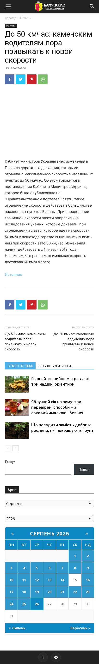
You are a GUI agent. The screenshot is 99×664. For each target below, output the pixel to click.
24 (11, 604)
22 (75, 592)
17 (11, 592)
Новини (25, 18)
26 (37, 604)
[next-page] (15, 448)
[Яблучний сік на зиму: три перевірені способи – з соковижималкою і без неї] (17, 407)
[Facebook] (9, 79)
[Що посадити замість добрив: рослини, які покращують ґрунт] (17, 430)
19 (37, 592)
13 (49, 580)
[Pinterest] (32, 79)
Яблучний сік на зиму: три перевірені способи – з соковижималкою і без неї (57, 407)
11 (24, 580)
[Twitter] (20, 79)
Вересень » (80, 628)
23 (88, 592)
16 (88, 580)
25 (24, 604)
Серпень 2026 (49, 533)
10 (11, 580)
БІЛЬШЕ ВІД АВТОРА (55, 366)
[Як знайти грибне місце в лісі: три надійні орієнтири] (17, 384)
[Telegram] (56, 657)
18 (24, 592)
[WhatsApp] (43, 79)
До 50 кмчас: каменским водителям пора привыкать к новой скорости (25, 341)
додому (10, 18)
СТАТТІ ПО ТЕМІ (20, 366)
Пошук (10, 461)
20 (49, 592)
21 (62, 592)
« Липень (17, 628)
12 (37, 580)
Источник (13, 274)
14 (62, 580)
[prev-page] (8, 448)
